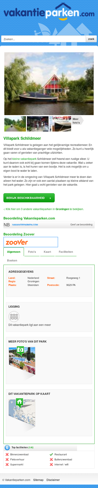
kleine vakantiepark (24, 159)
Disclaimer (53, 480)
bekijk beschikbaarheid (25, 198)
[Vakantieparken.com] (49, 11)
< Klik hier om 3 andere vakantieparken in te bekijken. (43, 209)
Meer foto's (76, 120)
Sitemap (38, 480)
